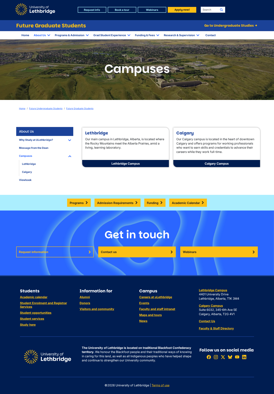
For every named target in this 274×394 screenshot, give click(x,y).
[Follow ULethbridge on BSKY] (230, 357)
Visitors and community (97, 309)
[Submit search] (221, 10)
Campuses (25, 155)
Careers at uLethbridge (155, 297)
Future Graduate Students (51, 25)
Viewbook (25, 179)
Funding (152, 203)
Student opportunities (35, 313)
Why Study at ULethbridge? (36, 139)
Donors (85, 303)
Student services (32, 319)
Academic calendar (33, 297)
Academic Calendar (186, 203)
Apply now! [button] (182, 10)
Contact (210, 35)
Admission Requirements (115, 203)
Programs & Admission (69, 35)
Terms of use (160, 385)
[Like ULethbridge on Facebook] (209, 357)
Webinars (189, 252)
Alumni (85, 297)
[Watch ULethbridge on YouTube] (237, 357)
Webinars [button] (152, 9)
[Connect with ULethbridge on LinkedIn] (244, 357)
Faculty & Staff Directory (216, 328)
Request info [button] (92, 9)
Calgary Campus (217, 163)
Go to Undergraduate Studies (229, 25)
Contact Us (207, 321)
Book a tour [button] (122, 9)
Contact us (109, 252)
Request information (33, 252)
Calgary (27, 171)
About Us (40, 35)
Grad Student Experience (109, 35)
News (143, 321)
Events (144, 303)
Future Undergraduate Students (45, 108)
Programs (77, 203)
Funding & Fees (145, 35)
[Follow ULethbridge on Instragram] (216, 357)
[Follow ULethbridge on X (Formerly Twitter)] (223, 357)
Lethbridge (29, 163)
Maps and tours (150, 315)
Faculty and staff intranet (157, 309)
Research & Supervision (179, 35)
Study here (28, 324)
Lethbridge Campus (125, 163)
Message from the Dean (33, 147)
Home (25, 35)
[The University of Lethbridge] (47, 356)
